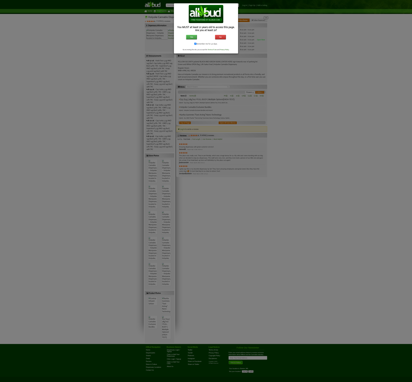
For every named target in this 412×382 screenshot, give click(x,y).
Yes (191, 37)
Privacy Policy (224, 50)
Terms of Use (212, 50)
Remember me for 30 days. (206, 44)
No (220, 37)
